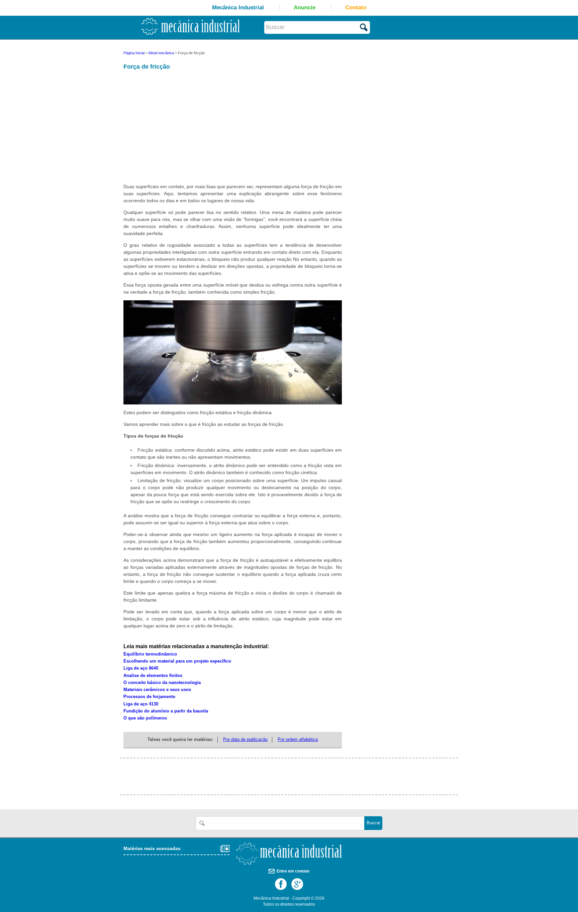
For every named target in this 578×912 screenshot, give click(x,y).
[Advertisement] (177, 130)
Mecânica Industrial (238, 7)
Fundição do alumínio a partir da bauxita (165, 711)
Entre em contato (293, 871)
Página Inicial (133, 53)
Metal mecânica (161, 53)
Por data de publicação (245, 739)
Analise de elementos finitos (152, 675)
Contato (355, 7)
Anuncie (304, 7)
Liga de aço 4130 (140, 704)
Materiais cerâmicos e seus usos (157, 689)
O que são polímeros (145, 718)
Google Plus (297, 884)
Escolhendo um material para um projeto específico (177, 661)
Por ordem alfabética (298, 739)
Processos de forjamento (149, 696)
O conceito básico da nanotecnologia (162, 682)
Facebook (281, 884)
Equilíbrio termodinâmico (150, 654)
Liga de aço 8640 (140, 668)
